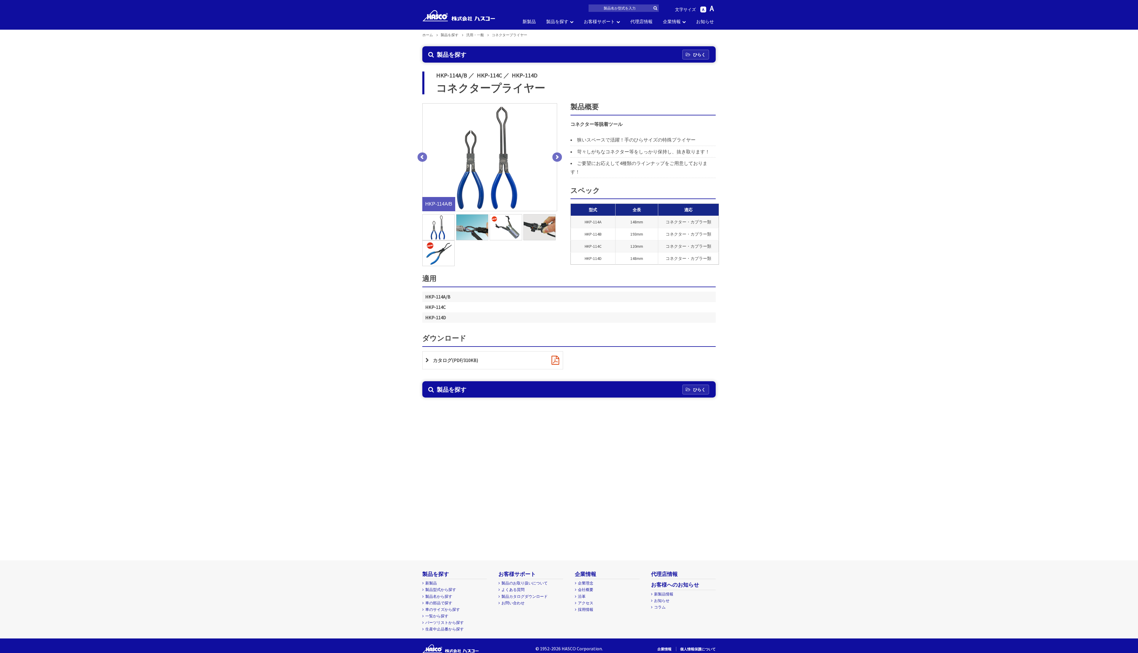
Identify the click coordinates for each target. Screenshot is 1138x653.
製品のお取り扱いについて (524, 583)
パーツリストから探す (444, 622)
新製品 (529, 21)
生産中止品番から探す (444, 629)
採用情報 (585, 609)
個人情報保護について (698, 649)
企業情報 (672, 21)
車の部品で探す (438, 603)
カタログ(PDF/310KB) (455, 360)
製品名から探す (438, 596)
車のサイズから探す (442, 609)
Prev (422, 157)
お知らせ (705, 21)
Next (557, 157)
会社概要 (585, 589)
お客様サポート (599, 21)
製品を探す (557, 21)
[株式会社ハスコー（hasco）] (458, 15)
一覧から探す (436, 616)
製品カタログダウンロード (524, 596)
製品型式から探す (440, 589)
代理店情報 (641, 21)
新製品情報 (663, 594)
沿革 (582, 596)
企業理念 (585, 583)
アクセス (585, 603)
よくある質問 (513, 589)
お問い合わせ (513, 603)
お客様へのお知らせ (675, 584)
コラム (660, 607)
